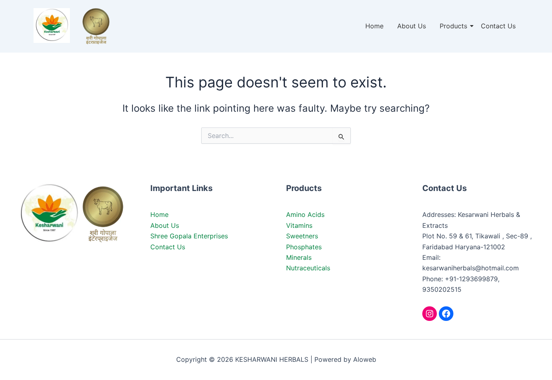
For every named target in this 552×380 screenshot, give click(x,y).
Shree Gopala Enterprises (189, 236)
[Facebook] (446, 313)
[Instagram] (429, 313)
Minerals (299, 257)
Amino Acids (305, 214)
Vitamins (299, 225)
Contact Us (498, 26)
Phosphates (304, 247)
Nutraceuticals (308, 268)
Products (453, 26)
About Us (411, 26)
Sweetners (302, 236)
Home (374, 26)
